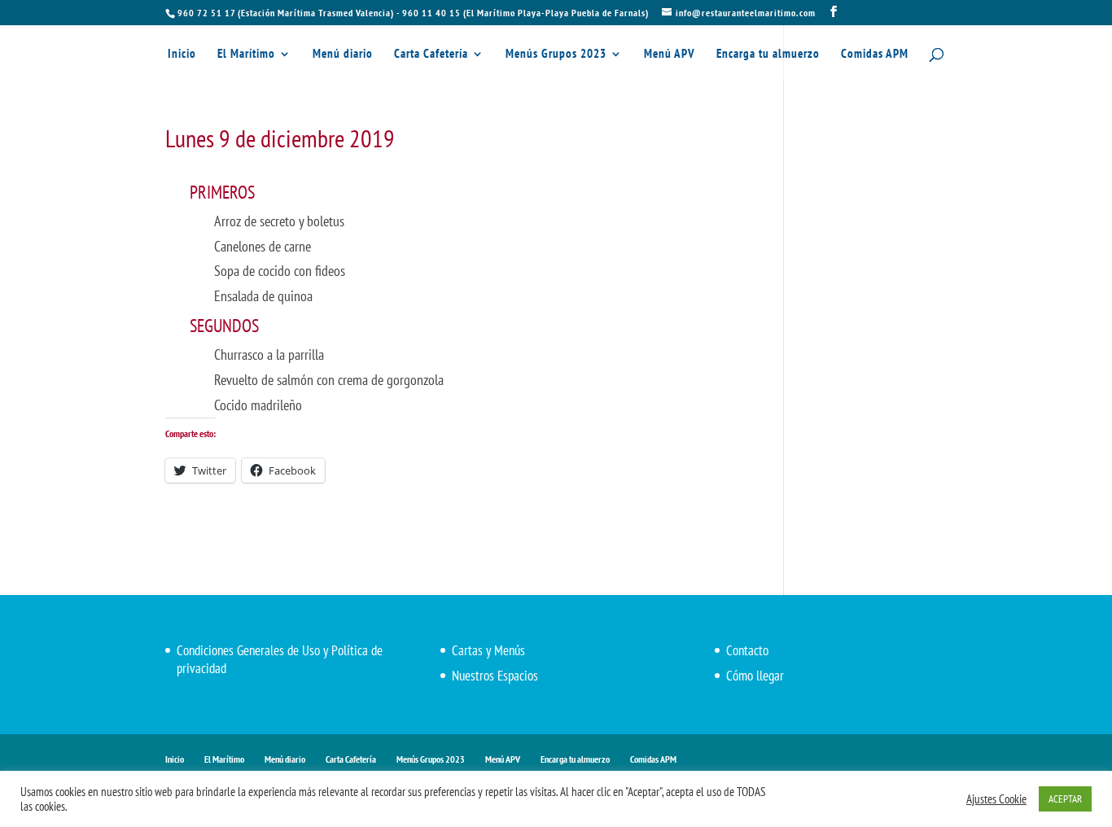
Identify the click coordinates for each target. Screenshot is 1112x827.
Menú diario (343, 54)
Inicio (182, 54)
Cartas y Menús (488, 650)
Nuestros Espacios (495, 676)
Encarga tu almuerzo (768, 54)
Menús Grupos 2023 (556, 54)
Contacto (747, 650)
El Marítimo (246, 54)
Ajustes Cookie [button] (996, 799)
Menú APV (669, 54)
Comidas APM (874, 54)
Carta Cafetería (431, 54)
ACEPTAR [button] (1065, 799)
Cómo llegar (755, 676)
